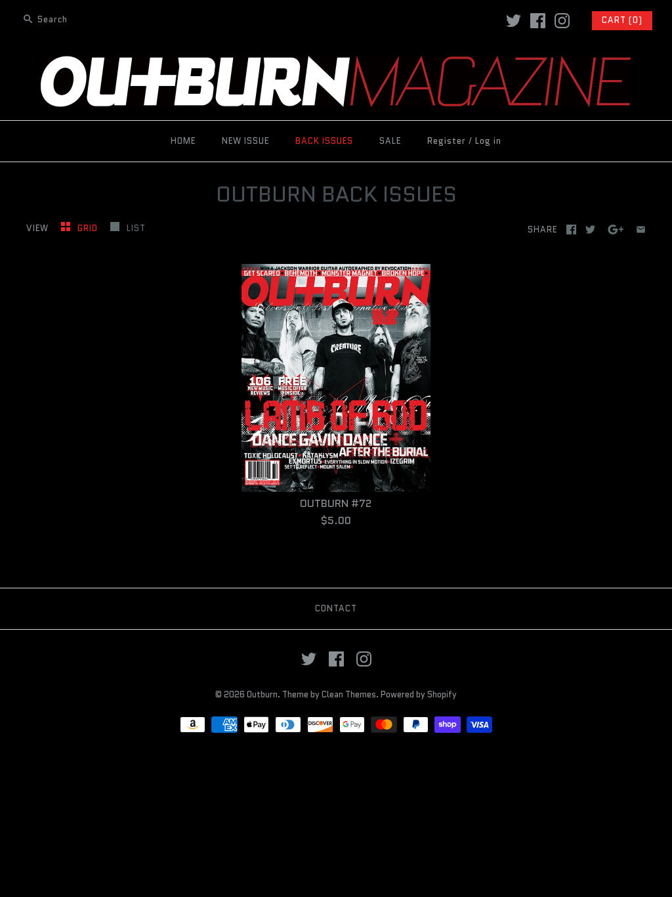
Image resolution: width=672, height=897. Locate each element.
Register (446, 141)
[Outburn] (336, 64)
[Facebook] (537, 20)
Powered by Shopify (419, 694)
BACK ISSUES (324, 141)
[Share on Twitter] (590, 229)
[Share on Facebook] (571, 229)
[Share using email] (641, 229)
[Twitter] (513, 20)
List (136, 228)
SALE (390, 141)
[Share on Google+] (615, 229)
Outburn (262, 694)
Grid (88, 228)
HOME (183, 141)
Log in (488, 141)
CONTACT (336, 608)
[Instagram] (562, 20)
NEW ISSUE (245, 141)
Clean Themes (349, 694)
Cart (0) (622, 20)
